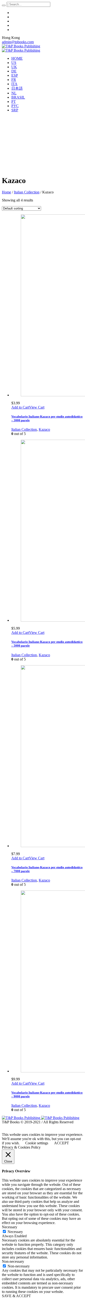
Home (6, 192)
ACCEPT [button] (61, 1143)
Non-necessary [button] (13, 1261)
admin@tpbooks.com (18, 42)
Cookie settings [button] (36, 1143)
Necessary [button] (9, 1227)
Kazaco (44, 429)
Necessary (15, 1232)
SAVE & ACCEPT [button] (16, 1296)
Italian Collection (26, 192)
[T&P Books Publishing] (21, 48)
